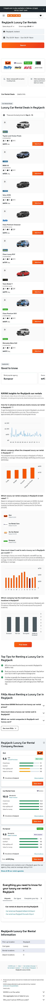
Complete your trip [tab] (31, 898)
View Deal (38, 144)
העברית (35, 8)
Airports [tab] (7, 898)
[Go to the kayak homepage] (14, 15)
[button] (43, 9)
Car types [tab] (17, 898)
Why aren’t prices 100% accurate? (16, 1000)
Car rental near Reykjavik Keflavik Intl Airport (20, 911)
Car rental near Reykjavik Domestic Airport (20, 914)
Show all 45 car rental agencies (12, 871)
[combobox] (8, 26)
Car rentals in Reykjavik (29, 968)
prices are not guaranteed (10, 986)
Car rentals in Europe (29, 966)
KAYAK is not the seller (11, 992)
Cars (19, 966)
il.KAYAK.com (12, 966)
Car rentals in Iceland (14, 968)
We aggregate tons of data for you (16, 996)
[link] (23, 644)
